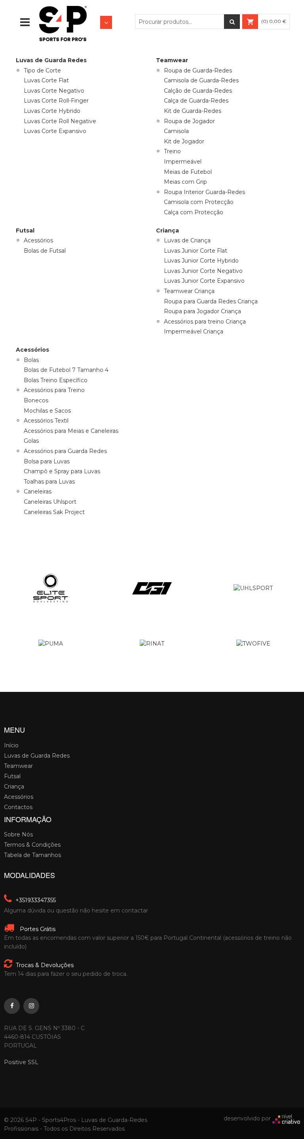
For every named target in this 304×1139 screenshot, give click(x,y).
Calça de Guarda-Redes (196, 100)
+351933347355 (35, 900)
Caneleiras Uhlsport (50, 501)
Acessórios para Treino (54, 390)
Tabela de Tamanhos (32, 855)
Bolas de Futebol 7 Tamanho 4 (66, 369)
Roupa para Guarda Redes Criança (211, 301)
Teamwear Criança (189, 291)
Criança (14, 786)
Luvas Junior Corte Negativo (203, 270)
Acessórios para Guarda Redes (65, 451)
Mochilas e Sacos (47, 410)
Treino (172, 151)
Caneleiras (37, 491)
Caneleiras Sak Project (54, 512)
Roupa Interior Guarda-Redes (204, 192)
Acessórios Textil (46, 420)
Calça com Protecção (193, 212)
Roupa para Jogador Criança (202, 311)
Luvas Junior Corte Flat (195, 250)
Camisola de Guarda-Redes (201, 80)
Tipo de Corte (42, 70)
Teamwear (18, 765)
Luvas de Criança (187, 240)
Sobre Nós (18, 834)
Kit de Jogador (184, 141)
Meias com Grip (185, 181)
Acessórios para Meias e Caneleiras (71, 430)
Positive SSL (21, 1062)
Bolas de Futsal (45, 250)
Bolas (31, 360)
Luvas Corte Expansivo (55, 131)
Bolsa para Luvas (47, 461)
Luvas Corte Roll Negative (60, 121)
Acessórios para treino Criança (205, 321)
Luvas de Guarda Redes (37, 755)
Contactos (18, 807)
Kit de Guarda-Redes (192, 110)
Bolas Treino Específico (55, 380)
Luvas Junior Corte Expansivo (204, 280)
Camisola (176, 131)
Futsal (12, 776)
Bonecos (36, 400)
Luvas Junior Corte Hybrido (201, 260)
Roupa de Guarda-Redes (198, 70)
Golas (31, 440)
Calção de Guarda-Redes (198, 90)
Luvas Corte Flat (46, 80)
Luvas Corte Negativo (54, 90)
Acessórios (38, 240)
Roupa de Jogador (189, 121)
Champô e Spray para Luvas (62, 471)
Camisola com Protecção (199, 202)
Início (11, 745)
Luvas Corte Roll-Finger (56, 100)
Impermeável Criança (193, 331)
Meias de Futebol (188, 171)
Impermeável (182, 161)
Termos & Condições (32, 844)
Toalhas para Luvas (49, 481)
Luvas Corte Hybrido (52, 110)
